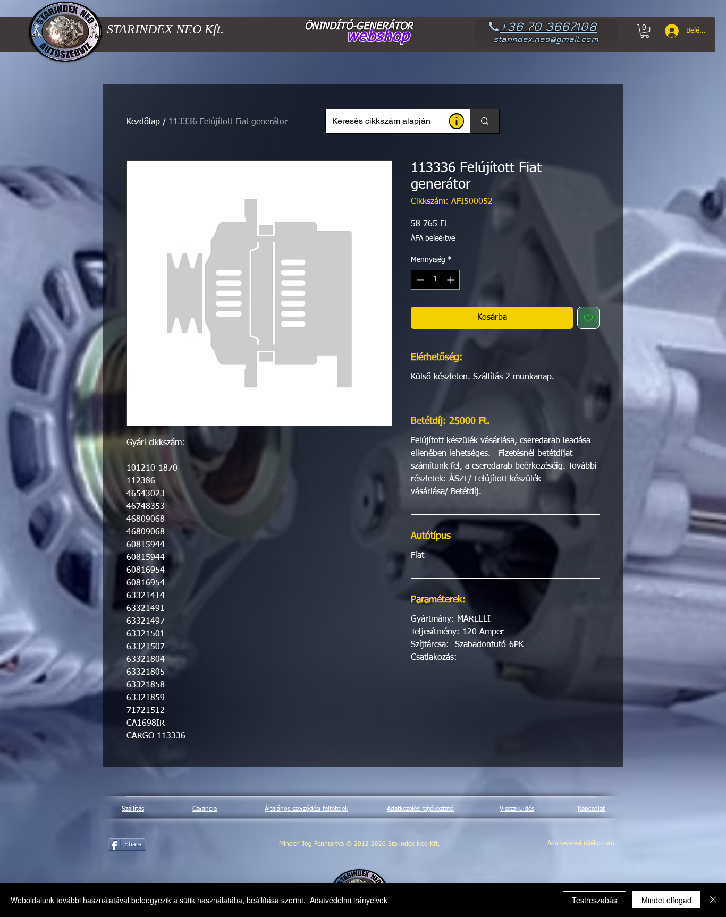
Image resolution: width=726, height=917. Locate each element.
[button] (456, 121)
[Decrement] (419, 279)
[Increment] (451, 279)
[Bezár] (713, 899)
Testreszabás (594, 900)
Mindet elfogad (666, 900)
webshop (378, 36)
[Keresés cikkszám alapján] (484, 121)
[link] (645, 31)
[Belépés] (668, 31)
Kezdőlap (143, 122)
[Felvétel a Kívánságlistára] (588, 318)
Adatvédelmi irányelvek (348, 900)
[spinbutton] (435, 279)
